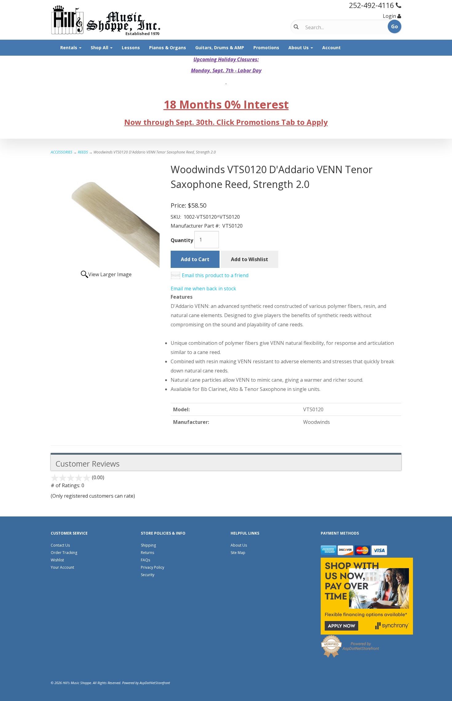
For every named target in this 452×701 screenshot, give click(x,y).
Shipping (148, 545)
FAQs (145, 560)
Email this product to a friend (215, 275)
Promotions (266, 47)
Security (147, 574)
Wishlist (57, 560)
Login (389, 16)
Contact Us (60, 545)
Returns (147, 552)
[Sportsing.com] (106, 20)
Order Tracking (64, 552)
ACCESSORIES (61, 152)
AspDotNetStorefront (155, 682)
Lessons (131, 47)
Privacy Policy (152, 567)
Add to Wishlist (249, 259)
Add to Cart (195, 259)
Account (331, 47)
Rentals (69, 47)
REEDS (83, 152)
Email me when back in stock (203, 288)
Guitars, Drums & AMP (219, 47)
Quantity (182, 240)
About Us (299, 47)
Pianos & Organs (167, 47)
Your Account (62, 567)
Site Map (238, 552)
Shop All (100, 47)
